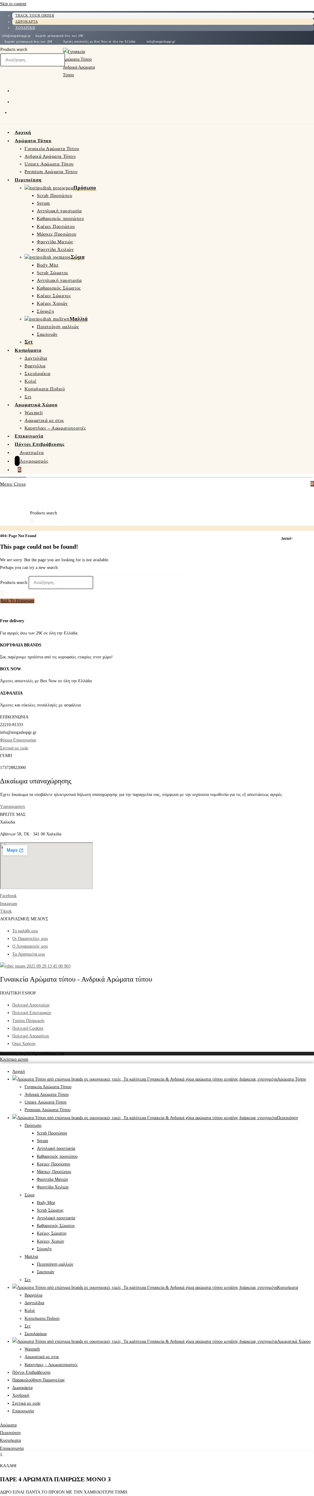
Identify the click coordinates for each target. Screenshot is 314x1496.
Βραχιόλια (33, 1295)
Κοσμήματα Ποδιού (42, 1318)
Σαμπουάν (45, 1272)
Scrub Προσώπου (52, 1133)
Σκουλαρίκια (36, 1333)
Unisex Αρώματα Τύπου (46, 1102)
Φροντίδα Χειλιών (53, 1187)
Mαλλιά (31, 1256)
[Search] (2, 70)
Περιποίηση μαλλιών (55, 1264)
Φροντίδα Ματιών (52, 1179)
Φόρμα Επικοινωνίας (18, 740)
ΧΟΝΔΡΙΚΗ (25, 27)
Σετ (28, 1280)
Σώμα (29, 1195)
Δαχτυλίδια (34, 1303)
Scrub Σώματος (50, 1210)
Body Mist (46, 1202)
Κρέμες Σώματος (52, 1233)
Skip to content (13, 4)
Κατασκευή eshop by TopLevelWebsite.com (32, 1053)
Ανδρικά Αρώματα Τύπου (47, 1094)
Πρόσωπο (33, 1125)
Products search (13, 49)
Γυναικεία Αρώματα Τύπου (48, 1087)
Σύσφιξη (44, 1249)
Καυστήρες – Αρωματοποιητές (51, 1364)
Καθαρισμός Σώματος (56, 1225)
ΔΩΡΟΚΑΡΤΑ (26, 21)
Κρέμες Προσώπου (53, 1164)
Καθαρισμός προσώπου (57, 1156)
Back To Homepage (17, 601)
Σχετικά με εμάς (14, 748)
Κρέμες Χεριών (50, 1241)
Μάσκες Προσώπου (54, 1171)
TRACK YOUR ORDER (34, 15)
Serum (42, 1140)
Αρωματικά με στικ (42, 1356)
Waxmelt (32, 1349)
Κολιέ (30, 1310)
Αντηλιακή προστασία (56, 1148)
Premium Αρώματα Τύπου (48, 1110)
